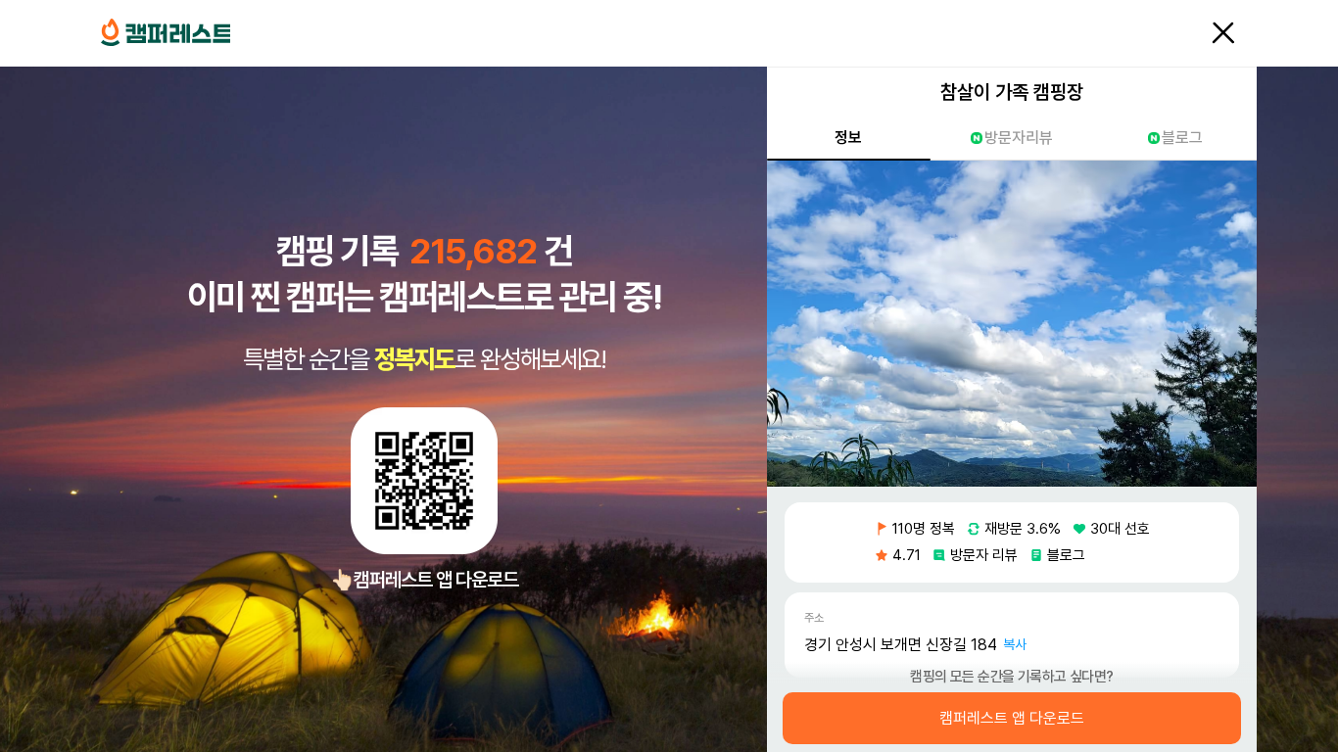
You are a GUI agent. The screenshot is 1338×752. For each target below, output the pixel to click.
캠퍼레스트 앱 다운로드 (1011, 719)
